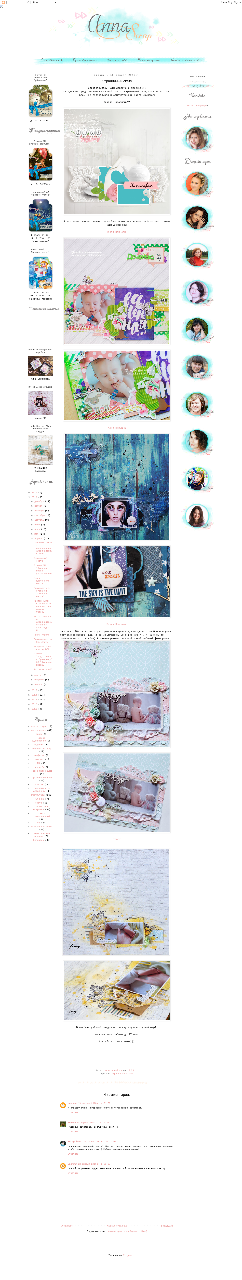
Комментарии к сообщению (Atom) (127, 1231)
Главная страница (116, 1226)
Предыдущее (166, 1226)
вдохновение (38, 730)
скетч (38, 803)
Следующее (67, 1226)
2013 (35, 699)
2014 (35, 695)
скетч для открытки (40, 808)
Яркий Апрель (42, 634)
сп (38, 822)
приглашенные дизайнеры (41, 789)
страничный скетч (122, 1074)
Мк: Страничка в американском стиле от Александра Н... (43, 623)
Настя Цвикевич (117, 232)
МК (38, 763)
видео (39, 734)
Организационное (42, 777)
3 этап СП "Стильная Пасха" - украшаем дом (43, 569)
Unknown (72, 1103)
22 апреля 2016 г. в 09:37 (94, 1164)
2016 (35, 497)
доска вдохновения (39, 739)
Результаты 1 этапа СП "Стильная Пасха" (42, 592)
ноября (39, 506)
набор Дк (39, 767)
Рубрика (39, 799)
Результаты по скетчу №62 (42, 648)
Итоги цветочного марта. (41, 581)
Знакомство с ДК (42, 748)
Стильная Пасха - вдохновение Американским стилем (43, 548)
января (39, 684)
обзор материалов (41, 771)
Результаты (37, 795)
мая (37, 534)
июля (37, 524)
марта (38, 675)
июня (37, 529)
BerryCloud (75, 1141)
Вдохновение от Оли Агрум (43, 640)
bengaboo (38, 840)
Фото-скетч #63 (43, 669)
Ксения (72, 1122)
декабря (39, 501)
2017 (35, 492)
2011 (35, 709)
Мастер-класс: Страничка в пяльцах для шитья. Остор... (42, 606)
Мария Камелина (117, 624)
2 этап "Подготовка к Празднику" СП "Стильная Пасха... (43, 659)
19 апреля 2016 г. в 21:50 (94, 1103)
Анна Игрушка (117, 427)
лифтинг (39, 759)
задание (38, 744)
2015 (35, 690)
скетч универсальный (41, 815)
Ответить (73, 1112)
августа (39, 520)
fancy (117, 839)
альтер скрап (39, 726)
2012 (35, 704)
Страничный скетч (40, 559)
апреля (39, 538)
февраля (39, 679)
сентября (40, 515)
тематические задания (42, 835)
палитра (38, 784)
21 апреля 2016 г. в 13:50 (99, 1141)
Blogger (127, 1255)
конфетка (39, 755)
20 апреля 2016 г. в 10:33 (93, 1122)
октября (39, 510)
